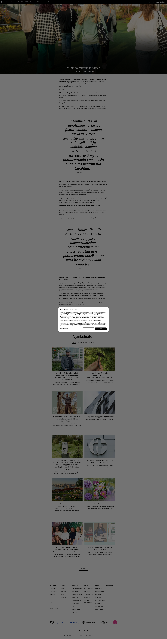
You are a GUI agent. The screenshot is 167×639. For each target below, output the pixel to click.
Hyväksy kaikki (101, 328)
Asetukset (88, 328)
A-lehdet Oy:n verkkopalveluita (83, 325)
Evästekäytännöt (64, 328)
